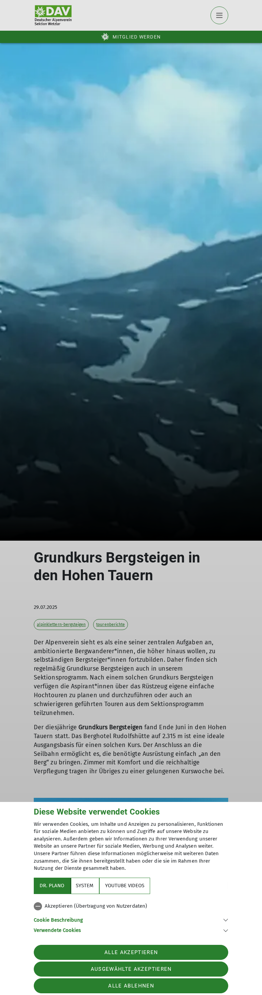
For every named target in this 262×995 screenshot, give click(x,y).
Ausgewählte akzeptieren (131, 969)
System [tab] (84, 885)
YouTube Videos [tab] (124, 885)
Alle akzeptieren (131, 952)
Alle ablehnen (131, 986)
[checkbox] (131, 906)
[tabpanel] (131, 916)
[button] (131, 919)
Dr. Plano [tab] (52, 885)
